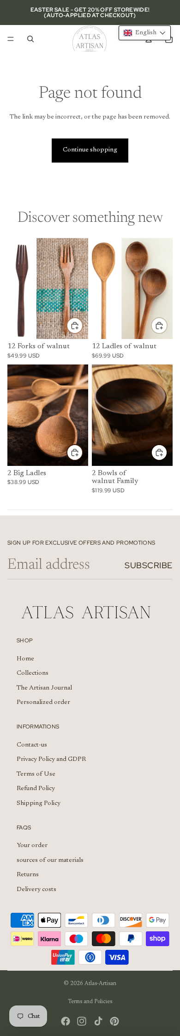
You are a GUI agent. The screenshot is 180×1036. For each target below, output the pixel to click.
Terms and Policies (90, 1002)
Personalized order (43, 702)
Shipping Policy (38, 803)
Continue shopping (90, 150)
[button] (144, 33)
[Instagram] (81, 1021)
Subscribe (149, 565)
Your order (32, 845)
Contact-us (32, 744)
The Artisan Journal (44, 688)
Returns (28, 875)
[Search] (30, 39)
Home (25, 658)
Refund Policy (36, 788)
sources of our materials (50, 860)
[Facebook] (65, 1021)
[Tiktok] (98, 1021)
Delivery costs (36, 889)
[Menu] (10, 39)
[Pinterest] (114, 1021)
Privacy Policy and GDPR (51, 759)
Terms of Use (36, 774)
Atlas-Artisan (100, 983)
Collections (32, 673)
